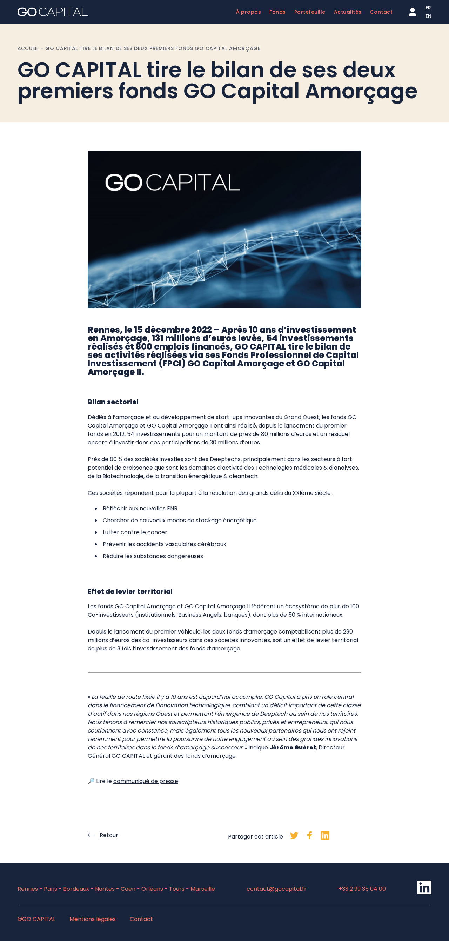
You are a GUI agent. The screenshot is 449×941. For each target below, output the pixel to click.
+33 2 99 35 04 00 (362, 889)
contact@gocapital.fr (277, 889)
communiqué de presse (145, 781)
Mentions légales (92, 919)
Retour (109, 835)
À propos (248, 11)
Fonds (277, 11)
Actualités (348, 11)
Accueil (28, 48)
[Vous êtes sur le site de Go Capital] (53, 11)
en (428, 16)
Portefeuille (310, 11)
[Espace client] (412, 12)
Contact (381, 11)
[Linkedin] (424, 893)
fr (428, 7)
